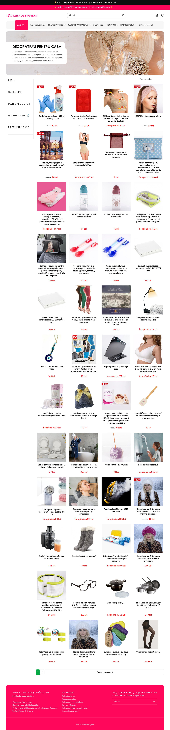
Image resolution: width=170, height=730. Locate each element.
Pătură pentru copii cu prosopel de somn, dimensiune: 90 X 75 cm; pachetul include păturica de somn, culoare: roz (51, 219)
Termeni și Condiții (69, 705)
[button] (56, 25)
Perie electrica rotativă (148, 465)
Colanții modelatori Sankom (148, 652)
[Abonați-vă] (154, 701)
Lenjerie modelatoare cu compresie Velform (83, 164)
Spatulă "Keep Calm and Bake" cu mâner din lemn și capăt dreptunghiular (148, 415)
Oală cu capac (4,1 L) (116, 603)
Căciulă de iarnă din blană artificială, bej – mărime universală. (84, 654)
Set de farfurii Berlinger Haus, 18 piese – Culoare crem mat (51, 466)
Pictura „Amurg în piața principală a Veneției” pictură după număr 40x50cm (51, 165)
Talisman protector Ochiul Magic (51, 367)
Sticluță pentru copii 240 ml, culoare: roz (116, 215)
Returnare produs (69, 699)
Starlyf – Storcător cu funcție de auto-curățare (51, 557)
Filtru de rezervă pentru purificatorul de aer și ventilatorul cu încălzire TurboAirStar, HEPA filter (51, 606)
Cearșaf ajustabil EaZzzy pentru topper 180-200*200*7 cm (51, 320)
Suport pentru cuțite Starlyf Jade (116, 367)
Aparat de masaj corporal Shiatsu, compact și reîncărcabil (84, 511)
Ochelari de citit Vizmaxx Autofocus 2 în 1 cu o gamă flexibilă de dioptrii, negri (84, 605)
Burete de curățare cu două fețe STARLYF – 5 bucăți (116, 653)
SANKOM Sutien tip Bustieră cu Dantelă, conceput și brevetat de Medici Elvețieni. (116, 118)
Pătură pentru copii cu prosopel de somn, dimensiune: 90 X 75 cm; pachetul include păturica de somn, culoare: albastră (148, 168)
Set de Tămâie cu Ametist (116, 465)
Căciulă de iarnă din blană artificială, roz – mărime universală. (148, 558)
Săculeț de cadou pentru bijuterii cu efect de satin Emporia (116, 154)
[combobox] (96, 15)
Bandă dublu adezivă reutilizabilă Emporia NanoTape (51, 414)
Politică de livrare (68, 696)
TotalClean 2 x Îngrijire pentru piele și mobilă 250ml (51, 653)
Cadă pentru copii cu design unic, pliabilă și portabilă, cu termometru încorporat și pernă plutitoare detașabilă (148, 218)
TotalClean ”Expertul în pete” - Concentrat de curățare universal (116, 558)
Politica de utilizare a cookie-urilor (75, 708)
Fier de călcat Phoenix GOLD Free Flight (116, 510)
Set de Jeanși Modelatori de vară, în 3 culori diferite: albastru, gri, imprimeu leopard (84, 369)
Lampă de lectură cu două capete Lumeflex (148, 318)
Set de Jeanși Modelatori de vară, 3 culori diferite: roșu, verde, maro (84, 320)
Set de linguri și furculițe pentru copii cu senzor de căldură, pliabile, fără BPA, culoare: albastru (116, 270)
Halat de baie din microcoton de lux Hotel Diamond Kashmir (84, 466)
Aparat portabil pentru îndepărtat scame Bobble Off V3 (51, 512)
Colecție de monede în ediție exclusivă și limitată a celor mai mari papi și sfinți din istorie (116, 321)
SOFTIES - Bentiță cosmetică (148, 116)
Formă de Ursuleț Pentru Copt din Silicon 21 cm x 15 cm (84, 117)
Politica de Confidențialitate (72, 702)
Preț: (11, 80)
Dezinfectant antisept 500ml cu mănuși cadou (51, 117)
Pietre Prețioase (18, 127)
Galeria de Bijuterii (88, 725)
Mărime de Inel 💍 (19, 115)
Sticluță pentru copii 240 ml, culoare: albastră (84, 215)
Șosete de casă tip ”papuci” (84, 556)
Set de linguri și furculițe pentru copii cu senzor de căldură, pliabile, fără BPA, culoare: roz (84, 270)
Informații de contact (70, 711)
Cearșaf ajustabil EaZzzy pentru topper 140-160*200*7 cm (148, 268)
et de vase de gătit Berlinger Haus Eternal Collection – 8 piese (148, 605)
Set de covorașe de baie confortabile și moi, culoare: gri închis (83, 415)
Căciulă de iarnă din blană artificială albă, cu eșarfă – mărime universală (148, 511)
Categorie (15, 92)
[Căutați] (123, 15)
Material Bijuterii (19, 103)
